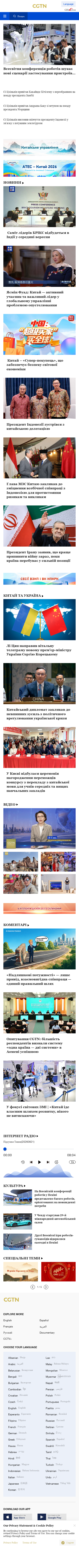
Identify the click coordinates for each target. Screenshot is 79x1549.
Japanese (17, 1483)
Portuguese (58, 1401)
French (17, 1427)
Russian (55, 1420)
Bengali (15, 1376)
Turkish (54, 1464)
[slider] (5, 1149)
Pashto (53, 1408)
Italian (16, 1477)
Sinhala (54, 1433)
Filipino (17, 1420)
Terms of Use (29, 1542)
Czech (15, 1401)
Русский (7, 1332)
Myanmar (58, 1376)
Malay (57, 1364)
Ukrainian (57, 1470)
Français (8, 1326)
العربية (43, 1326)
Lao (50, 1357)
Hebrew (16, 1452)
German (17, 1433)
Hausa (15, 1446)
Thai (51, 1458)
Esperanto (19, 1414)
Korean (16, 1489)
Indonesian (23, 1470)
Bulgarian (19, 1383)
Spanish (55, 1439)
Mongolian (56, 1370)
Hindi (14, 1458)
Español (44, 1320)
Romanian (56, 1414)
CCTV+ (7, 1338)
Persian (54, 1389)
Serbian (54, 1427)
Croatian (18, 1395)
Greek (16, 1439)
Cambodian (17, 1389)
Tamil (52, 1452)
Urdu (51, 1477)
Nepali (52, 1383)
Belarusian (20, 1370)
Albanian (16, 1357)
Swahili (55, 1446)
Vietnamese (58, 1483)
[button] (33, 1287)
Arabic (15, 1364)
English (7, 1320)
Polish (53, 1395)
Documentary (47, 1332)
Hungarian (18, 1464)
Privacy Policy (10, 1542)
